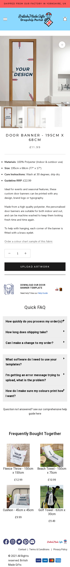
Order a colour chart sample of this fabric (28, 241)
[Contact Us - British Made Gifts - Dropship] (32, 541)
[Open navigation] (5, 19)
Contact (22, 549)
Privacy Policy (60, 549)
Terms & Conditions (39, 549)
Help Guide (43, 293)
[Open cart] (65, 19)
